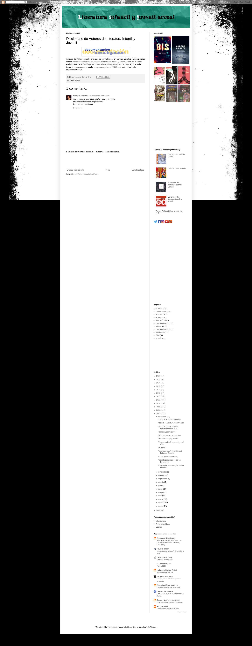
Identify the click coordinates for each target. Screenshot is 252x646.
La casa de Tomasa (165, 592)
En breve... (162, 448)
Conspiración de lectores (167, 585)
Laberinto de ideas (164, 557)
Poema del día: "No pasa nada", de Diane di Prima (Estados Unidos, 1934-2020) (169, 543)
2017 (158, 379)
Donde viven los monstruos (168, 600)
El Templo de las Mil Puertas (169, 435)
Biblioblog (80, 59)
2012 (158, 396)
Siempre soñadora (81, 96)
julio (160, 486)
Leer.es (159, 527)
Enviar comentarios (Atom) (87, 174)
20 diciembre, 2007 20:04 (99, 96)
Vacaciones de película (165, 572)
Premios (159, 309)
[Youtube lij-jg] (166, 223)
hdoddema (128, 627)
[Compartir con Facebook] (105, 77)
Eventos (159, 315)
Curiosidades (161, 311)
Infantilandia (161, 521)
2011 (158, 400)
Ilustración (160, 320)
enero (160, 506)
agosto (161, 482)
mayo (160, 492)
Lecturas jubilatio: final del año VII (168, 587)
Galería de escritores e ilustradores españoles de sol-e (106, 64)
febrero (161, 503)
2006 (158, 510)
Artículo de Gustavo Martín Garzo (171, 423)
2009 (158, 407)
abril (160, 496)
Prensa (77, 80)
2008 (158, 410)
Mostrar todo (182, 612)
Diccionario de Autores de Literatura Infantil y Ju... (168, 427)
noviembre (162, 472)
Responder (77, 108)
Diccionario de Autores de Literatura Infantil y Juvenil (103, 62)
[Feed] (170, 223)
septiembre (163, 479)
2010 (158, 403)
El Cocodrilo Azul (164, 564)
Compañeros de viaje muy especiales (170, 602)
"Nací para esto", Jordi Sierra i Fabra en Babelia (170, 452)
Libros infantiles (162, 323)
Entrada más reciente (75, 170)
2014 (158, 390)
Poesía (158, 338)
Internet (159, 326)
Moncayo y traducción (165, 560)
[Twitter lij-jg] (155, 223)
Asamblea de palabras (166, 538)
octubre (161, 475)
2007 (158, 414)
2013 (158, 393)
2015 (158, 386)
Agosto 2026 (161, 566)
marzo (161, 499)
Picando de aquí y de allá (168, 439)
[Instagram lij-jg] (162, 223)
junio (160, 489)
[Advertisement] (106, 161)
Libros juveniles (162, 329)
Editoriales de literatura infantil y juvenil (175, 199)
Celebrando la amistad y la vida (168, 609)
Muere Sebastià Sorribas (168, 457)
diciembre (162, 417)
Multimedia (160, 332)
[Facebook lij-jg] (159, 223)
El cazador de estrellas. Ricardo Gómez (175, 185)
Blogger (153, 627)
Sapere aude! (162, 607)
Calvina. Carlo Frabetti (177, 168)
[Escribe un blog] (100, 77)
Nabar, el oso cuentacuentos (169, 419)
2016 (158, 383)
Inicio (108, 170)
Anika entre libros (163, 524)
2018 (158, 376)
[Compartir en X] (102, 77)
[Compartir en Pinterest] (108, 77)
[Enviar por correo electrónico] (97, 77)
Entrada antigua (138, 170)
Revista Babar (163, 549)
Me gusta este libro (165, 577)
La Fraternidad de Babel (167, 570)
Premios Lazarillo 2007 (167, 432)
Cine (158, 335)
